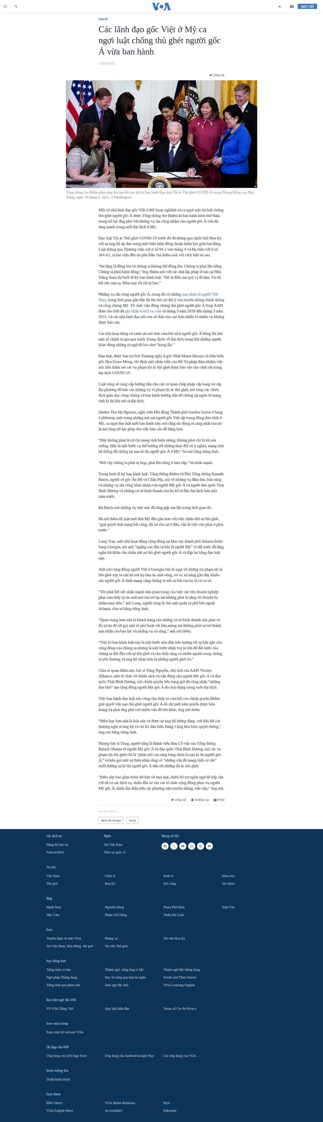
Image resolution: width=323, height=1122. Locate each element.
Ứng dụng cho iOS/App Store (66, 1056)
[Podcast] (200, 846)
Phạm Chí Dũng (116, 915)
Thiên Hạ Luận (173, 915)
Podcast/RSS (55, 852)
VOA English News (59, 1110)
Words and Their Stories (179, 977)
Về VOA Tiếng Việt (59, 1008)
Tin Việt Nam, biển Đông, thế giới (69, 946)
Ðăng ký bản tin (57, 845)
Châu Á (110, 876)
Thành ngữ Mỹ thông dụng (181, 970)
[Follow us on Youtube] (182, 846)
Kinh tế (168, 876)
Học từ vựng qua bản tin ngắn (125, 977)
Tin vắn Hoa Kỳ (174, 938)
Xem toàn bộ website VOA (64, 1032)
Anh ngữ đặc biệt (116, 985)
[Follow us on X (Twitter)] (173, 846)
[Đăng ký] (209, 846)
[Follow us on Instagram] (191, 846)
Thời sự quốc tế (114, 852)
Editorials (169, 1110)
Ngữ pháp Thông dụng (61, 977)
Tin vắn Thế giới (116, 946)
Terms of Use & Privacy (179, 1008)
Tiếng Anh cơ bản (58, 970)
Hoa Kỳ (103, 19)
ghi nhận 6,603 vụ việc (143, 311)
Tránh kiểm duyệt (58, 1079)
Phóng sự (111, 938)
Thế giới (52, 884)
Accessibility (113, 1110)
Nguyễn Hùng (114, 907)
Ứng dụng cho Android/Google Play (129, 1056)
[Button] (216, 75)
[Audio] (280, 6)
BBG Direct (54, 1103)
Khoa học (228, 876)
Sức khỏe (228, 884)
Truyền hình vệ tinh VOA (63, 938)
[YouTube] (292, 6)
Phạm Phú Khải (174, 907)
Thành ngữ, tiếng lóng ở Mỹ (124, 970)
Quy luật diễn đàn (117, 1008)
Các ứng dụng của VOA (179, 1056)
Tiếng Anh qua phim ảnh (63, 985)
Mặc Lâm (52, 915)
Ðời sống (169, 884)
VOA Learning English (179, 985)
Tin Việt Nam (113, 845)
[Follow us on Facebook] (165, 846)
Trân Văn (228, 907)
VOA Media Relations (120, 1103)
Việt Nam (52, 876)
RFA (166, 1103)
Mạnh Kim (53, 907)
